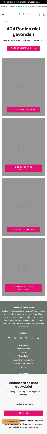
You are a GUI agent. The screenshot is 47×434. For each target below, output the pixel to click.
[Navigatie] (2, 14)
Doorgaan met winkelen (23, 48)
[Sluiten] (42, 378)
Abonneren (23, 413)
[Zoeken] (38, 14)
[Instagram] (20, 337)
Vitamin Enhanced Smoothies (23, 288)
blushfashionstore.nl (20, 311)
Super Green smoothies (23, 230)
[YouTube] (32, 337)
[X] (14, 337)
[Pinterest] (26, 337)
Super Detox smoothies (23, 110)
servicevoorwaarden (33, 424)
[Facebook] (9, 337)
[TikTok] (38, 337)
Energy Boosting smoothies (23, 168)
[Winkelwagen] (44, 14)
